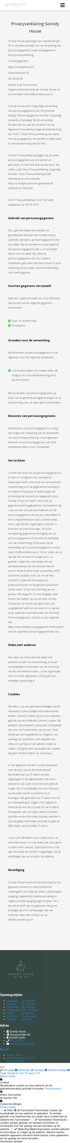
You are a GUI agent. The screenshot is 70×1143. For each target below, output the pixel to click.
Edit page (9, 1070)
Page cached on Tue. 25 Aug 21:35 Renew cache (20, 1075)
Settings (39, 1070)
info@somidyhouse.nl (22, 1043)
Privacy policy (53, 1088)
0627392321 (17, 1040)
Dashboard (24, 1070)
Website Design (57, 1070)
